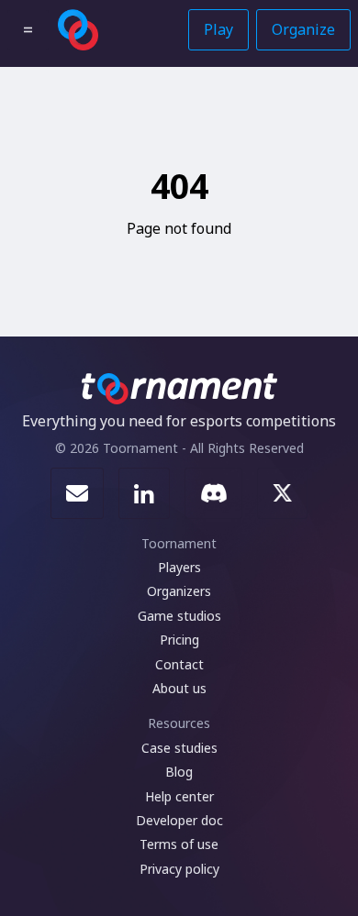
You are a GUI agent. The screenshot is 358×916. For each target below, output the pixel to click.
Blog (179, 771)
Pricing (179, 639)
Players (179, 567)
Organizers (179, 591)
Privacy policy (179, 868)
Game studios (179, 615)
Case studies (179, 747)
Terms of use (179, 844)
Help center (179, 796)
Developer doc (179, 820)
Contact (179, 664)
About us (179, 688)
